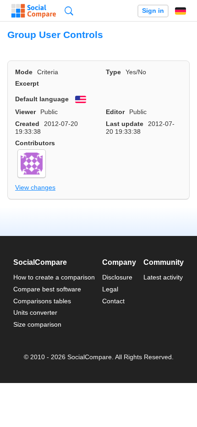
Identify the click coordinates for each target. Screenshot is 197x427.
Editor (115, 111)
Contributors (35, 143)
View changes (35, 187)
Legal (110, 289)
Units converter (35, 312)
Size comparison (37, 324)
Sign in (153, 10)
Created (27, 123)
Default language (42, 99)
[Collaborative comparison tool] (33, 11)
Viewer (25, 111)
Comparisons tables (42, 301)
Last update (124, 123)
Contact (113, 301)
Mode (24, 72)
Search (69, 10)
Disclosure (117, 277)
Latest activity (163, 277)
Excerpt (27, 83)
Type (113, 72)
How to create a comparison (54, 277)
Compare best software (47, 289)
